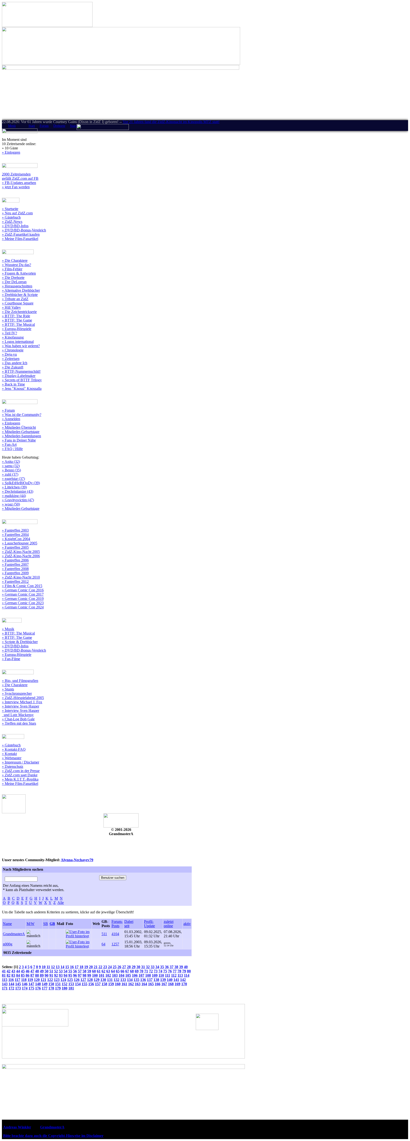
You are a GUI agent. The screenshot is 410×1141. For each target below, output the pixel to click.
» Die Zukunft (12, 367)
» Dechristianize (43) (17, 491)
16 (72, 967)
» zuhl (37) (10, 474)
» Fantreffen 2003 (15, 530)
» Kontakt (9, 754)
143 (5, 984)
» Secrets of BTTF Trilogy (22, 380)
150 (51, 984)
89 (42, 975)
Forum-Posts (117, 924)
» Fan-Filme (11, 659)
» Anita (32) (11, 462)
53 (61, 971)
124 (63, 980)
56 (75, 971)
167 (164, 984)
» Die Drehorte (13, 278)
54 (65, 971)
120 (37, 980)
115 (4, 980)
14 (62, 967)
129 (96, 980)
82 (8, 975)
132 (116, 980)
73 (156, 971)
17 (77, 967)
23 (105, 967)
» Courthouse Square (17, 303)
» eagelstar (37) (13, 479)
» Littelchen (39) (14, 487)
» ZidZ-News (12, 222)
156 (91, 984)
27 (124, 967)
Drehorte (59, 126)
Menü (12, 126)
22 (100, 967)
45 (23, 971)
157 (98, 984)
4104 (115, 934)
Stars (73, 126)
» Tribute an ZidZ (15, 299)
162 (131, 984)
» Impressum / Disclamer (20, 762)
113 (180, 975)
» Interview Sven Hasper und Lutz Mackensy (20, 713)
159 (111, 984)
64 (103, 944)
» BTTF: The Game (17, 320)
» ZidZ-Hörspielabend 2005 (23, 698)
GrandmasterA (14, 934)
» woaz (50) (11, 504)
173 (18, 988)
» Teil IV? (9, 333)
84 (18, 975)
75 (165, 971)
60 (94, 971)
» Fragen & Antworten (19, 273)
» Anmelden (11, 419)
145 (18, 984)
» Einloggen (11, 152)
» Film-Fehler (12, 269)
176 (38, 988)
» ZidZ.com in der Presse (21, 771)
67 (127, 971)
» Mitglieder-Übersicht (19, 427)
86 (27, 975)
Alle (60, 903)
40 (186, 967)
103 (115, 975)
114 (186, 975)
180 (64, 988)
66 (122, 971)
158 (104, 984)
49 (42, 971)
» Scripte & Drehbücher (20, 642)
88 (37, 975)
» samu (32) (11, 466)
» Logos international (18, 342)
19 (86, 967)
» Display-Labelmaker (18, 376)
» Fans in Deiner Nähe (19, 440)
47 (32, 971)
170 (184, 984)
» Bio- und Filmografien (20, 681)
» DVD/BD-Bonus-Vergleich (24, 230)
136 (143, 980)
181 (71, 988)
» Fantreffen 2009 (15, 573)
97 (80, 975)
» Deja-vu (9, 354)
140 (169, 980)
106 (135, 975)
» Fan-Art (9, 444)
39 (181, 967)
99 (89, 975)
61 (99, 971)
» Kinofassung (13, 337)
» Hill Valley (11, 307)
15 (67, 967)
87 (32, 975)
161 (124, 984)
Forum (44, 126)
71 (146, 971)
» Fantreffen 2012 (15, 582)
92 (56, 975)
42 (8, 971)
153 (71, 984)
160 (118, 984)
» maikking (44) (14, 496)
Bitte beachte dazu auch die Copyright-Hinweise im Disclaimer (53, 1136)
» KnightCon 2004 (16, 539)
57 (80, 971)
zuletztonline (168, 924)
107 (141, 975)
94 (65, 975)
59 (89, 971)
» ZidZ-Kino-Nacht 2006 (21, 556)
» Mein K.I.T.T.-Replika (20, 779)
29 (133, 967)
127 (83, 980)
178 (51, 988)
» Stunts (8, 689)
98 (84, 975)
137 (150, 980)
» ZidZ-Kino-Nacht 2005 (21, 552)
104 (121, 975)
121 (43, 980)
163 (137, 984)
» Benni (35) (11, 470)
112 (174, 975)
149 (44, 984)
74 (160, 971)
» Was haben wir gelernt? (21, 346)
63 (108, 971)
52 (56, 971)
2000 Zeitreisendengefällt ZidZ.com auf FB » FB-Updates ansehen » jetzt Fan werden (20, 180)
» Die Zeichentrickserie (19, 312)
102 (108, 975)
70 (141, 971)
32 (148, 967)
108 (148, 975)
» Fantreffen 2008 (15, 569)
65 (118, 971)
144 (11, 984)
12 (53, 967)
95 (70, 975)
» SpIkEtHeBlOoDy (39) (21, 483)
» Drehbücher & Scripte (20, 295)
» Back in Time (13, 384)
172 (11, 988)
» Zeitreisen (10, 359)
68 (132, 971)
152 (64, 984)
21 (96, 967)
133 (123, 980)
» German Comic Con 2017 (23, 594)
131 (110, 980)
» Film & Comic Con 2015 (22, 586)
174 (25, 988)
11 (48, 967)
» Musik (8, 629)
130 (103, 980)
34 (157, 967)
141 (176, 980)
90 (46, 975)
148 (38, 984)
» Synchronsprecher (17, 693)
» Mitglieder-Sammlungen (21, 436)
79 (184, 971)
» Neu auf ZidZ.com (17, 213)
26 (119, 967)
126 (76, 980)
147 (31, 984)
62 (103, 971)
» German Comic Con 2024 (23, 607)
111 (167, 975)
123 (57, 980)
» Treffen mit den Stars (19, 723)
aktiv (187, 924)
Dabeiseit (128, 924)
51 (51, 971)
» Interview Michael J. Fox (22, 702)
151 (58, 984)
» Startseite (10, 209)
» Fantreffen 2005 (15, 547)
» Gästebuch (11, 217)
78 (179, 971)
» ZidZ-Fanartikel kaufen (21, 234)
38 (176, 967)
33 (152, 967)
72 (151, 971)
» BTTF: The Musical (18, 324)
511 (104, 934)
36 (167, 967)
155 (84, 984)
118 (24, 980)
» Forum (8, 410)
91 (51, 975)
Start (31, 126)
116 (11, 980)
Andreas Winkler (17, 1127)
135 (136, 980)
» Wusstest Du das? (16, 265)
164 (144, 984)
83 (13, 975)
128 (90, 980)
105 (128, 975)
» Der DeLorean (14, 282)
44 (18, 971)
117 (17, 980)
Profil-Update (149, 924)
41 (4, 971)
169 (177, 984)
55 (70, 971)
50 (46, 971)
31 (143, 967)
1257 (115, 944)
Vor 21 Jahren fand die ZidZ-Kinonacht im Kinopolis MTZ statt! (171, 122)
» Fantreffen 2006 (15, 560)
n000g (7, 944)
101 (101, 975)
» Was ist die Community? (21, 415)
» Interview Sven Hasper (20, 706)
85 (23, 975)
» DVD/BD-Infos (15, 226)
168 (171, 984)
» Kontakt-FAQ (14, 749)
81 (4, 975)
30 (138, 967)
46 (27, 971)
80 (189, 971)
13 (58, 967)
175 (31, 988)
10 (44, 967)
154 (78, 984)
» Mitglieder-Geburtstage (20, 432)
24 (110, 967)
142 (183, 980)
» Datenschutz (12, 766)
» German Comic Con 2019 (23, 599)
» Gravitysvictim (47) (18, 500)
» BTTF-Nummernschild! (21, 371)
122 (50, 980)
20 (91, 967)
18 (81, 967)
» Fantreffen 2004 (15, 535)
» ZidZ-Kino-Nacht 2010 (21, 577)
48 (37, 971)
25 (114, 967)
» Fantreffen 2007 (15, 564)
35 (162, 967)
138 (156, 980)
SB (45, 924)
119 (30, 980)
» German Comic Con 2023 (23, 603)
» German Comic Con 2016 (23, 590)
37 (171, 967)
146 (25, 984)
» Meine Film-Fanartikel (20, 239)
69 (137, 971)
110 (161, 975)
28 (129, 967)
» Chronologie (12, 350)
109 (155, 975)
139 (163, 980)
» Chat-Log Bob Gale (18, 719)
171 (5, 988)
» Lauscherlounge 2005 (19, 543)
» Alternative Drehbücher (21, 290)
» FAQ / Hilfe (12, 449)
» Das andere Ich (14, 363)
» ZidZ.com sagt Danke (19, 775)
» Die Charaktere (15, 260)
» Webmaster (11, 758)
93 (61, 975)
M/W (30, 924)
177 (44, 988)
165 (151, 984)
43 (13, 971)
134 (130, 980)
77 (175, 971)
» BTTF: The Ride (16, 316)
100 (95, 975)
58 (84, 971)
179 (58, 988)
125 (70, 980)
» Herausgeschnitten (17, 286)
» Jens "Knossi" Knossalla (22, 388)
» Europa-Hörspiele (16, 329)
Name (7, 924)
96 (75, 975)
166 (157, 984)
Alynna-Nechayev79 (77, 860)
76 (170, 971)
